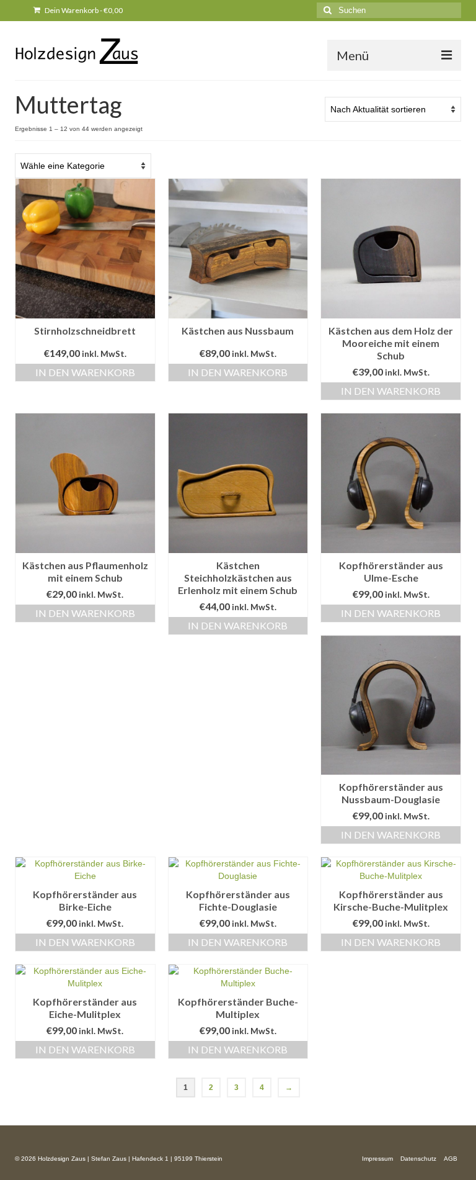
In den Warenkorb (85, 372)
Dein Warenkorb (83, 10)
